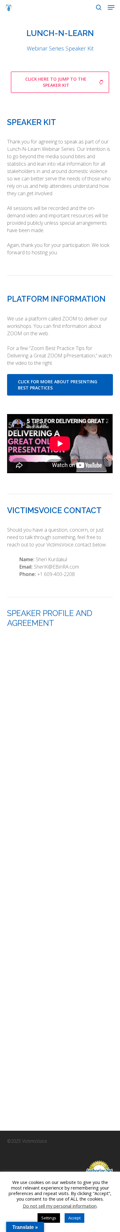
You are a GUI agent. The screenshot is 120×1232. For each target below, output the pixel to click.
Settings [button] (48, 1218)
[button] (111, 7)
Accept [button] (74, 1218)
